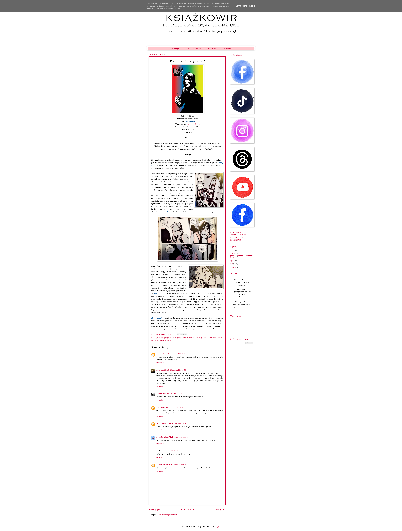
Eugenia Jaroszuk (162, 353)
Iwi (231, 264)
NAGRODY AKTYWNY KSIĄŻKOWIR (239, 239)
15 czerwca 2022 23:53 (170, 451)
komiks (185, 337)
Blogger (217, 526)
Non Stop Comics (193, 124)
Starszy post (220, 509)
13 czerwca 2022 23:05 (179, 407)
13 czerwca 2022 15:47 (175, 393)
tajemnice (167, 340)
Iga (231, 260)
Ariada (232, 254)
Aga (231, 250)
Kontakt (227, 48)
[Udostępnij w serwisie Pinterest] (186, 334)
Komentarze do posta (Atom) (167, 515)
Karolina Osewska (163, 464)
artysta (160, 337)
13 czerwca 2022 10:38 (178, 370)
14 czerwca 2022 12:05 (181, 423)
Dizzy (174, 337)
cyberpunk (167, 337)
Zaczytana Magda (162, 370)
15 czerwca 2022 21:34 (181, 437)
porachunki (212, 337)
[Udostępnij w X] (182, 334)
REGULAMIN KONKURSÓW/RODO (238, 233)
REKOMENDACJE (196, 48)
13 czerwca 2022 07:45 (178, 354)
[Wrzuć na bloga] (180, 334)
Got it (252, 6)
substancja (160, 340)
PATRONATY (214, 48)
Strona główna (177, 48)
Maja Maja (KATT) (163, 407)
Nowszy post (155, 509)
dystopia (179, 337)
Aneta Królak (161, 393)
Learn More (241, 6)
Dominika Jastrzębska (164, 423)
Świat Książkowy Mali (164, 437)
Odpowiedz (160, 363)
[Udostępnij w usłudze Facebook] (184, 334)
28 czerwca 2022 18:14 (178, 464)
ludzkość (192, 337)
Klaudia (233, 267)
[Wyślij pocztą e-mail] (178, 334)
